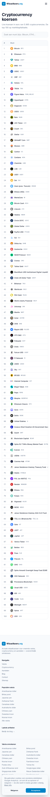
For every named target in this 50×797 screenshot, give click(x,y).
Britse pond (6, 694)
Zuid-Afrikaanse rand (10, 768)
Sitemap (5, 680)
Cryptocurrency (8, 667)
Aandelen (5, 671)
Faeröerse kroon (32, 761)
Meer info (8, 785)
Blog (3, 674)
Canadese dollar (8, 704)
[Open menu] (46, 4)
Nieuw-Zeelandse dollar (35, 771)
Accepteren (35, 790)
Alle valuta (6, 721)
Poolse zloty (6, 765)
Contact (5, 677)
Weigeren (14, 790)
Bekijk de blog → (8, 731)
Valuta (4, 664)
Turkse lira (30, 765)
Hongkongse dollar (33, 768)
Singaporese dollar (9, 771)
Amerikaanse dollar (9, 691)
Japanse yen (7, 698)
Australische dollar (9, 708)
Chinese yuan (7, 711)
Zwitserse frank (8, 701)
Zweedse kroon (8, 714)
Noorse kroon (7, 717)
